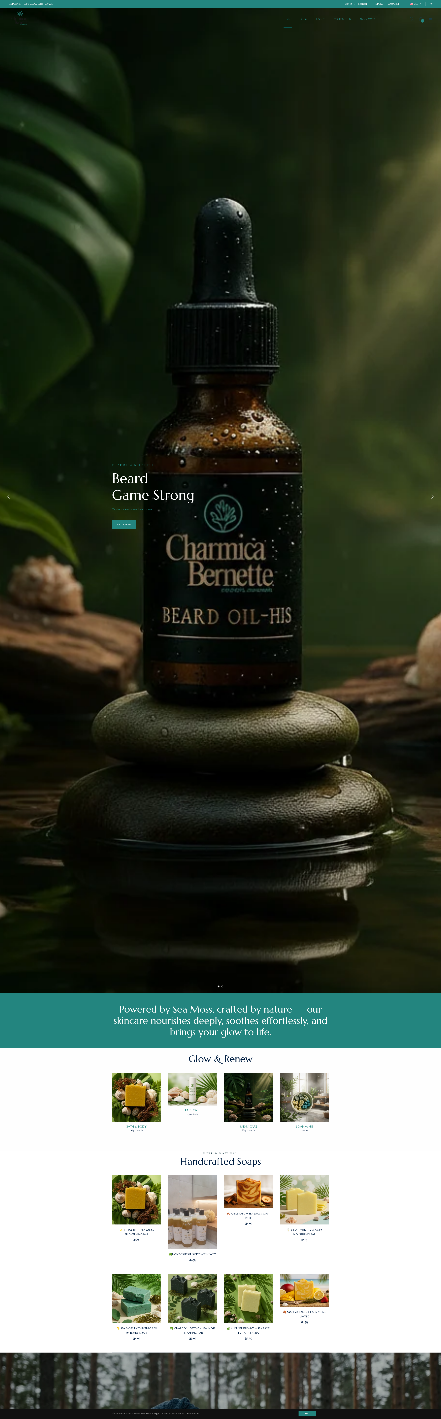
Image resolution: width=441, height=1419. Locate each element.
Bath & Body (136, 1126)
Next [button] (432, 496)
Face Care (192, 1110)
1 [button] (218, 986)
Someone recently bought (112, 1320)
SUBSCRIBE (393, 3)
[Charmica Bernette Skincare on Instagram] (431, 3)
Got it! (307, 1414)
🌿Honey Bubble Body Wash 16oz (192, 1254)
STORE (379, 3)
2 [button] (222, 986)
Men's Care (248, 1126)
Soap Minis (304, 1126)
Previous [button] (8, 496)
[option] (220, 496)
